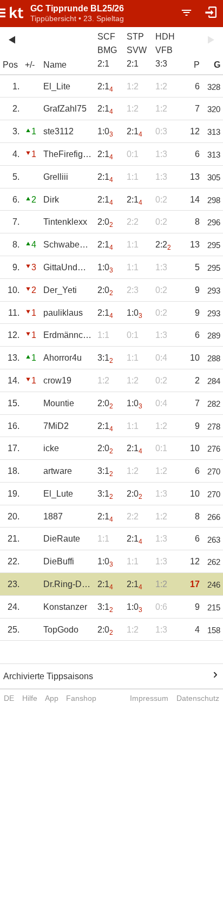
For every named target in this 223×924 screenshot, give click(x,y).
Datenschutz (197, 698)
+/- (30, 64)
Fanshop (81, 698)
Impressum (149, 698)
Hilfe (29, 698)
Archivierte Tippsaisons (48, 676)
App (51, 698)
